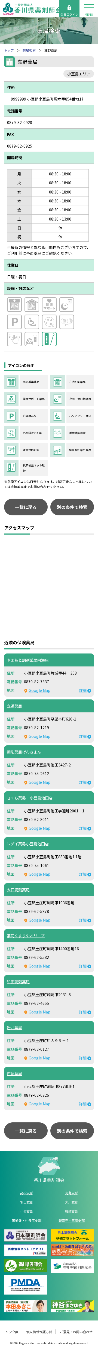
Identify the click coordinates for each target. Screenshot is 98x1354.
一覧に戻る (26, 507)
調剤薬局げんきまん (24, 752)
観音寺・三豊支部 (72, 1220)
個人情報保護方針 (39, 1331)
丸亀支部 (71, 1192)
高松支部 (26, 1192)
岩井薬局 (14, 1027)
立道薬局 (14, 706)
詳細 (83, 690)
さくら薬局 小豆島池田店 (30, 798)
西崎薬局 (14, 1073)
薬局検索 (29, 50)
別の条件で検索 (72, 507)
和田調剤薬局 (18, 981)
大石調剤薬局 (18, 889)
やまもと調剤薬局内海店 (28, 660)
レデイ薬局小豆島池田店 (28, 843)
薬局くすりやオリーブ (26, 935)
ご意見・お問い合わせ (76, 1331)
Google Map (39, 690)
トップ (9, 50)
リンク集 (12, 1331)
